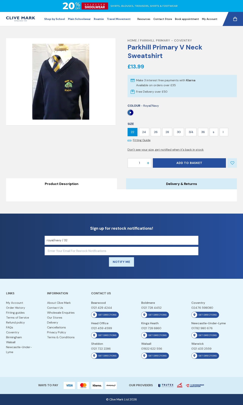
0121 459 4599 (101, 328)
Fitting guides (15, 313)
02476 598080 (202, 308)
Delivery (52, 322)
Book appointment (187, 19)
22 (132, 132)
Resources (143, 19)
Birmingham (14, 337)
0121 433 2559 (201, 349)
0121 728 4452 (151, 308)
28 (167, 132)
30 (179, 132)
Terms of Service (17, 318)
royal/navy (130, 112)
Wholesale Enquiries (61, 313)
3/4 (191, 132)
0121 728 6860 (151, 328)
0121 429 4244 (101, 308)
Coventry (12, 332)
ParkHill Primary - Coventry (166, 40)
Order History (15, 308)
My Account (209, 19)
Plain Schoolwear (79, 19)
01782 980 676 (202, 328)
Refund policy (15, 322)
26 (156, 132)
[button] (148, 163)
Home (132, 40)
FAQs (9, 327)
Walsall (10, 342)
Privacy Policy (56, 332)
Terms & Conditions (61, 337)
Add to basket (189, 163)
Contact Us (55, 308)
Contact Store (162, 19)
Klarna (190, 80)
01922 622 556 (151, 349)
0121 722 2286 (101, 349)
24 (144, 132)
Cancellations (56, 327)
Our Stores (54, 318)
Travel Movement (119, 19)
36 (203, 132)
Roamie (99, 19)
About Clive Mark (59, 303)
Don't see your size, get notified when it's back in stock (166, 150)
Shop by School (54, 19)
